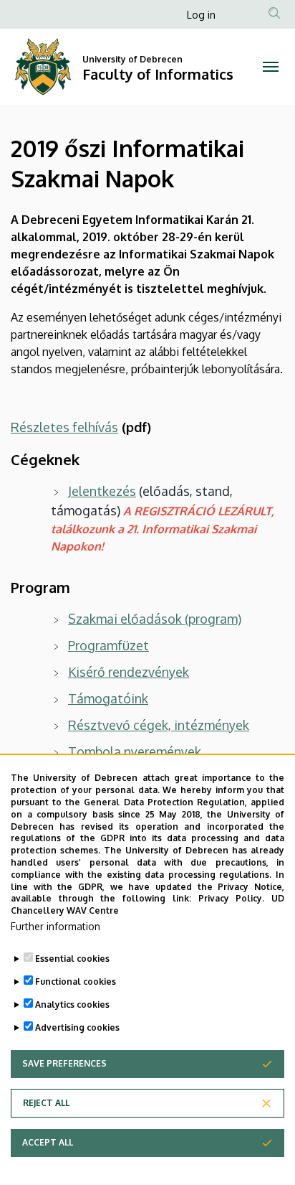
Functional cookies (75, 981)
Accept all (47, 1142)
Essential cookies (72, 958)
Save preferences (64, 1063)
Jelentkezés (102, 491)
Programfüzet (108, 645)
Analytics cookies (72, 1004)
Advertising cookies (77, 1027)
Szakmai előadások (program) (154, 619)
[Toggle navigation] (270, 67)
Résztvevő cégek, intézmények (158, 725)
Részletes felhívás (64, 427)
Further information (55, 926)
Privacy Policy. (231, 898)
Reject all (46, 1102)
